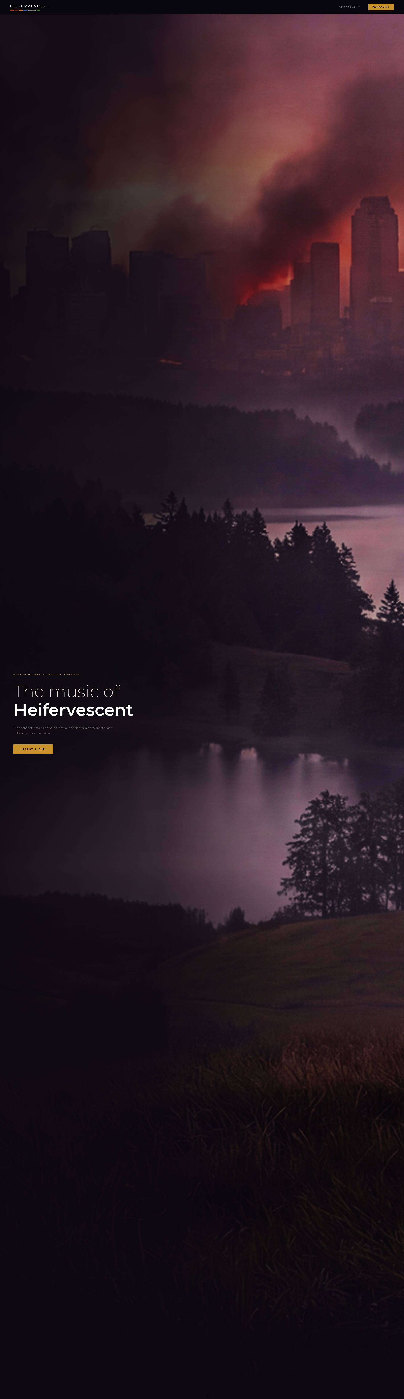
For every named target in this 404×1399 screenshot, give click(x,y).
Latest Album (33, 749)
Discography (349, 7)
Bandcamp (381, 7)
